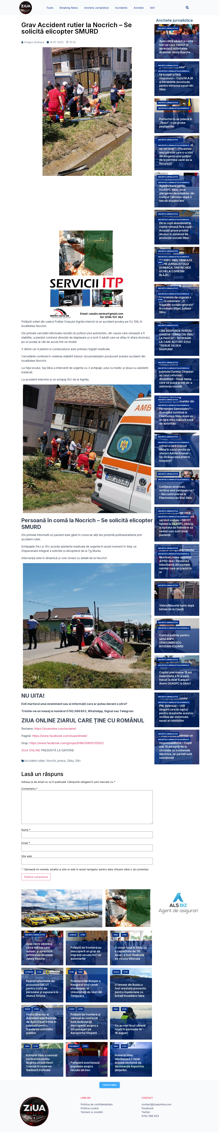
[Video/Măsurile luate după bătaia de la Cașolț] (176, 598)
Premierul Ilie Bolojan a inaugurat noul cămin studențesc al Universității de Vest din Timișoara (86, 988)
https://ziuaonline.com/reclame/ (55, 728)
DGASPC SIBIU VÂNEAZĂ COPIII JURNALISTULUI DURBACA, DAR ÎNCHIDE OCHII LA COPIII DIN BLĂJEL (175, 268)
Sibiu (70, 761)
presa (61, 761)
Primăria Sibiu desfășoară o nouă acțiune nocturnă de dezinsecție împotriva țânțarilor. (129, 1063)
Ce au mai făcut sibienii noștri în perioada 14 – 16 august (130, 1029)
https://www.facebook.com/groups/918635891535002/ (66, 743)
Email (25, 843)
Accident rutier (35, 761)
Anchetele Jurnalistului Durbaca (173, 71)
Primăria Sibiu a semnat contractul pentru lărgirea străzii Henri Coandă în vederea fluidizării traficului (41, 1063)
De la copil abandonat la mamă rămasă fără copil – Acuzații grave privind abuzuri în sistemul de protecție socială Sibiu (176, 231)
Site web (26, 856)
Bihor (27, 1009)
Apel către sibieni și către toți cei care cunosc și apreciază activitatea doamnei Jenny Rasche (39, 951)
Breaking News (69, 7)
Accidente (121, 7)
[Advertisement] (87, 204)
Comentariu (29, 788)
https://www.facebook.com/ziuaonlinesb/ (59, 736)
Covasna (29, 972)
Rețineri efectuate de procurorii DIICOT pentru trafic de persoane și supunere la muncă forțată (42, 988)
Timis (80, 972)
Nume (25, 830)
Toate (49, 7)
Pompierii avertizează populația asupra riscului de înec (85, 1066)
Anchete (139, 7)
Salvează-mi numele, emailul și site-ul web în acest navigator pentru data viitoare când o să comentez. (86, 869)
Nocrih (51, 761)
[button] (187, 7)
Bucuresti (74, 1046)
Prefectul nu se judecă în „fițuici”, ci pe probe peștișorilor (175, 123)
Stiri (152, 7)
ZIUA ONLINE (30, 750)
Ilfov (71, 1009)
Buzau (116, 972)
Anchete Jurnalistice (96, 7)
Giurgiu (72, 935)
